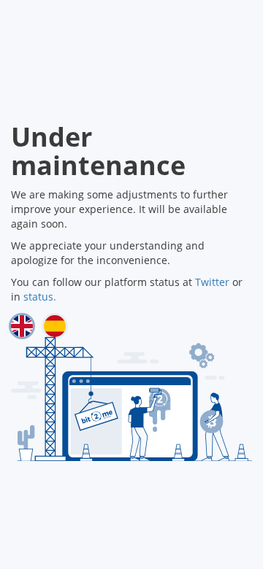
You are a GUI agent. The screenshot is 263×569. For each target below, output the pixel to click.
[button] (22, 326)
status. (39, 296)
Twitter (212, 282)
